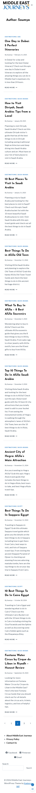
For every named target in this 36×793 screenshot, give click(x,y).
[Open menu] (32, 5)
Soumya (9, 55)
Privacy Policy (12, 739)
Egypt (20, 506)
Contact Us (11, 743)
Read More (11, 87)
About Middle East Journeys (19, 735)
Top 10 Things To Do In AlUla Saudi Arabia (17, 375)
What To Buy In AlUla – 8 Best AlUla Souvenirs (15, 309)
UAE (19, 37)
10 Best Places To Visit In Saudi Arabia (16, 183)
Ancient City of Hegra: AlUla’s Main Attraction (15, 456)
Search (5, 764)
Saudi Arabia (23, 99)
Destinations (10, 37)
